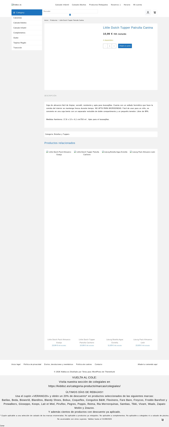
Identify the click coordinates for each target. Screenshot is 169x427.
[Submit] (70, 15)
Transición (17, 48)
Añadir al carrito (125, 46)
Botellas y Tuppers (61, 134)
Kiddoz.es (65, 372)
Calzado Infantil (19, 28)
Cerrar (2, 426)
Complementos (19, 33)
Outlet (15, 38)
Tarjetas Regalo (19, 43)
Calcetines (17, 18)
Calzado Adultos (20, 23)
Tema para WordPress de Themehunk (98, 372)
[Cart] (154, 12)
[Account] (148, 12)
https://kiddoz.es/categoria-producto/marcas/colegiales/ (84, 386)
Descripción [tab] (50, 96)
